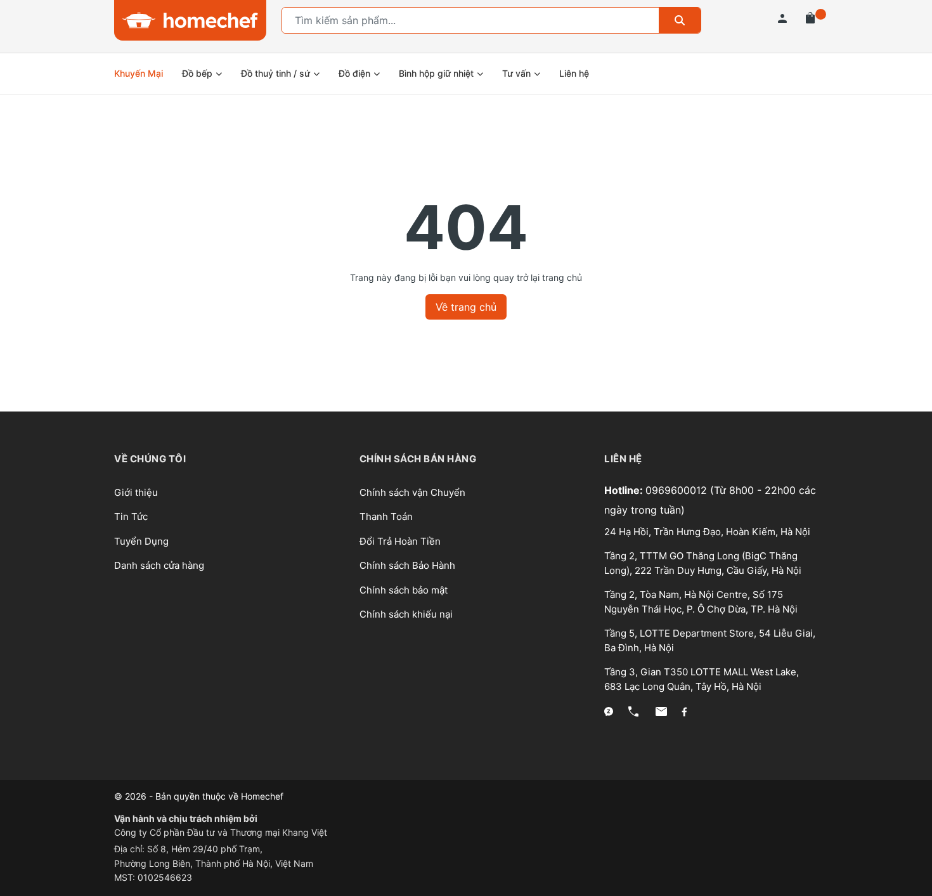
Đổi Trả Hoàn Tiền (400, 541)
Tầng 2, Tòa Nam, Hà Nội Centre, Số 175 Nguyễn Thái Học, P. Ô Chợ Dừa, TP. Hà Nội (701, 601)
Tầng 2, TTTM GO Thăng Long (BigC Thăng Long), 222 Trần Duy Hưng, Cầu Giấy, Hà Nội (702, 563)
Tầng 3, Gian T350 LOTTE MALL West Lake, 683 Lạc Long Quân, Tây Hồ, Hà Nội (701, 679)
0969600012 (677, 490)
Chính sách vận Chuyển (412, 492)
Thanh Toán (386, 516)
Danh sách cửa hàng (159, 565)
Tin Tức (131, 516)
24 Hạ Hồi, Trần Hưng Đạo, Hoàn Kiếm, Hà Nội (707, 532)
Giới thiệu (136, 492)
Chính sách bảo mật (403, 590)
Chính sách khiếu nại (406, 614)
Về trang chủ (466, 307)
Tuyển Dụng (141, 541)
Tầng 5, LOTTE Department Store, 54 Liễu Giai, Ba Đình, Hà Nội (709, 640)
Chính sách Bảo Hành (407, 565)
